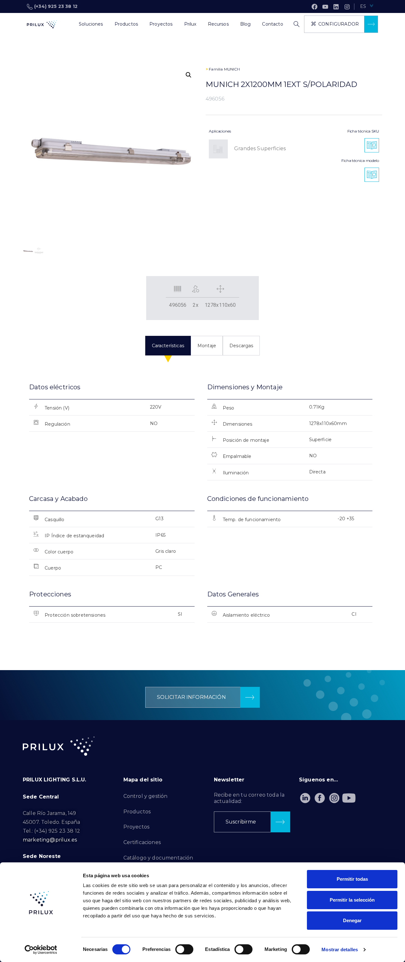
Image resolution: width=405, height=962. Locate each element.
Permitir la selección (352, 900)
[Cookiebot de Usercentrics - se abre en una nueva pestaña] (41, 949)
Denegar (352, 920)
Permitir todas (352, 879)
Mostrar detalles (339, 949)
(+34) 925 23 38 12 (56, 6)
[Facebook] (314, 6)
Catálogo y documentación (158, 858)
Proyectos (136, 827)
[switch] (184, 949)
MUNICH (232, 69)
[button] (188, 75)
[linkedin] (336, 6)
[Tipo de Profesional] (67, 24)
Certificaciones (142, 842)
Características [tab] (168, 345)
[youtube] (325, 6)
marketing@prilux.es (50, 840)
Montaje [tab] (206, 345)
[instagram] (347, 6)
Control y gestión (145, 796)
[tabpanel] (202, 508)
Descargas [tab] (241, 345)
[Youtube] (349, 798)
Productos (137, 812)
